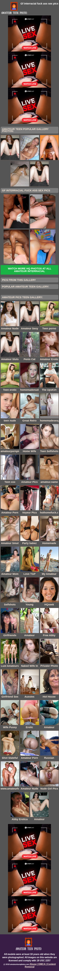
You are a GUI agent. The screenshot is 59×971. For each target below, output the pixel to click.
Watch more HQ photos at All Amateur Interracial (29, 270)
